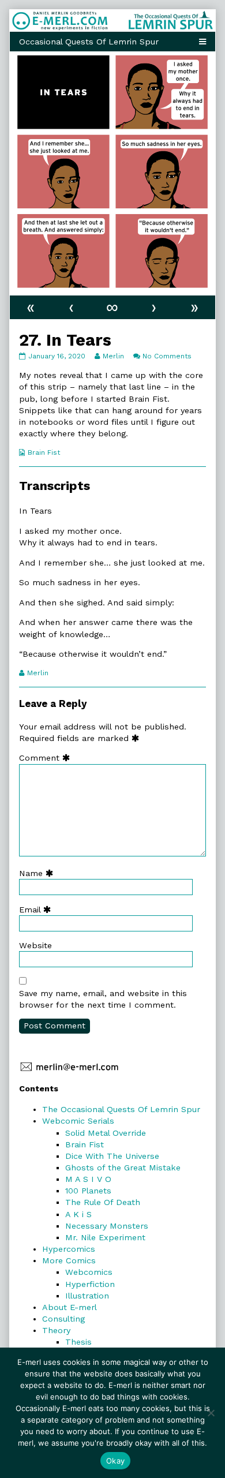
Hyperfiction (90, 1284)
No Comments (167, 356)
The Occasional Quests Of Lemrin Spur (121, 1109)
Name (38, 873)
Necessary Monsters (106, 1225)
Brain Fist (44, 452)
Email (37, 909)
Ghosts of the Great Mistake (123, 1167)
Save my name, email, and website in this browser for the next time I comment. (103, 999)
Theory (56, 1330)
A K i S (78, 1214)
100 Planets (88, 1190)
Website (35, 945)
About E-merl (69, 1307)
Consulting (63, 1318)
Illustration (87, 1295)
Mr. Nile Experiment (105, 1237)
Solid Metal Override (105, 1133)
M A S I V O (88, 1179)
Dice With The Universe (112, 1156)
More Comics (69, 1260)
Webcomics (88, 1272)
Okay (115, 1460)
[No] (210, 1413)
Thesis (78, 1341)
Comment (47, 757)
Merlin (113, 356)
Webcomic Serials (78, 1120)
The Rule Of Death (102, 1202)
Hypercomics (68, 1249)
